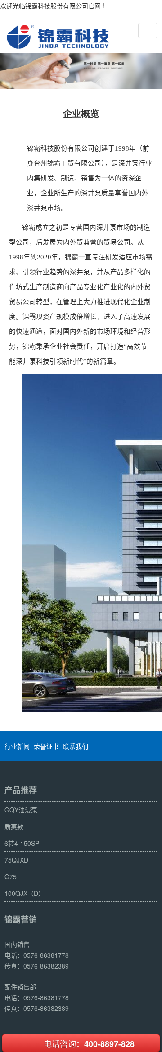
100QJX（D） (24, 893)
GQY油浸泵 (20, 809)
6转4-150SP (21, 843)
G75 (10, 876)
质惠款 (13, 826)
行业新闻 (17, 746)
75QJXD (16, 859)
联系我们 (75, 746)
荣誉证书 (46, 746)
